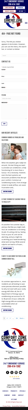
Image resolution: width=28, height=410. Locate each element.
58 (17, 318)
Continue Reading (8, 191)
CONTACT (21, 395)
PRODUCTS (14, 391)
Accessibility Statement (18, 406)
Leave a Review (14, 381)
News (14, 395)
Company (7, 395)
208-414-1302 (14, 4)
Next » (22, 318)
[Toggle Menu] (26, 23)
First (3, 76)
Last (3, 83)
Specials (23, 391)
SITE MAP (14, 399)
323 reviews (16, 378)
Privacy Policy (6, 406)
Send (4, 124)
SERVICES (5, 391)
